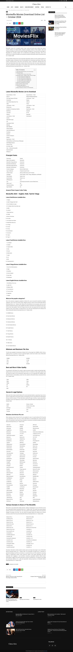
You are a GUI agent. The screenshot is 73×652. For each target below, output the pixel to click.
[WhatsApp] (22, 23)
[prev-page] (6, 604)
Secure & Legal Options (21, 85)
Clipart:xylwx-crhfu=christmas (24, 599)
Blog (9, 10)
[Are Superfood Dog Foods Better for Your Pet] (51, 29)
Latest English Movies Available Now (24, 80)
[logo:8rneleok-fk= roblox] (39, 593)
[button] (65, 7)
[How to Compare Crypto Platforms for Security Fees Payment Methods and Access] (51, 16)
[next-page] (8, 604)
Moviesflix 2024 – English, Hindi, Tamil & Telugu (26, 75)
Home (7, 10)
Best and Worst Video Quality (22, 83)
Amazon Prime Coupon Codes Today (24, 74)
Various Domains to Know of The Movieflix (24, 87)
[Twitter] (63, 0)
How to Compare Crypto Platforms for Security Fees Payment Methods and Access (60, 16)
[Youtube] (66, 0)
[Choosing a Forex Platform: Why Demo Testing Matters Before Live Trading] (12, 593)
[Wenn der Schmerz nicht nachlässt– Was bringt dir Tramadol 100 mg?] (42, 617)
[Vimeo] (64, 0)
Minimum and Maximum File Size (23, 82)
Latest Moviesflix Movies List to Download (24, 71)
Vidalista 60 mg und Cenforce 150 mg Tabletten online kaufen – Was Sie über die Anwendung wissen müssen (57, 630)
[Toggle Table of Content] (34, 70)
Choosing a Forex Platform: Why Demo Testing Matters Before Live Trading (11, 600)
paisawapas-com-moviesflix (13, 564)
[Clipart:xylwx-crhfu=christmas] (26, 593)
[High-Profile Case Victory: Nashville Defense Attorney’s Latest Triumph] (10, 632)
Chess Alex (45, 650)
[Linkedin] (55, 645)
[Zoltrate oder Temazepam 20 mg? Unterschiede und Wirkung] (42, 624)
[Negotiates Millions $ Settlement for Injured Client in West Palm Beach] (10, 617)
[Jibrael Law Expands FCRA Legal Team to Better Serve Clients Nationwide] (10, 624)
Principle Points (20, 72)
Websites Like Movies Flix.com (23, 86)
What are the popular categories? (24, 81)
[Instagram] (61, 0)
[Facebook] (60, 0)
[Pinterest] (19, 23)
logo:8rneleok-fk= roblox (37, 599)
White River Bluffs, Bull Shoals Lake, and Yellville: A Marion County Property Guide (60, 33)
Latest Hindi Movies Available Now (24, 76)
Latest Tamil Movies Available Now (24, 77)
